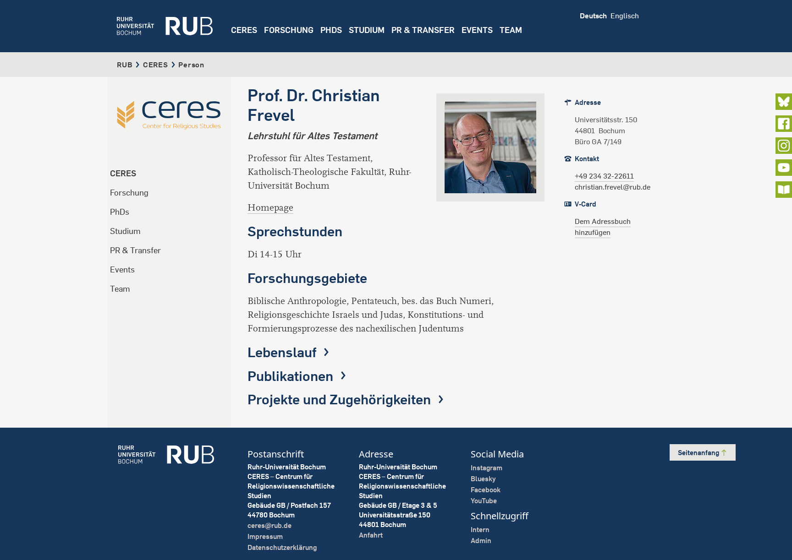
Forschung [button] (289, 30)
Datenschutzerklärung (282, 547)
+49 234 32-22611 (604, 175)
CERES (244, 30)
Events (477, 30)
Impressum (265, 536)
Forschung (129, 192)
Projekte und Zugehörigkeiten (341, 399)
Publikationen (292, 376)
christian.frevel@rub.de (612, 186)
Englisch (624, 15)
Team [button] (511, 30)
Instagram (486, 467)
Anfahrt (371, 535)
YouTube (484, 500)
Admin (481, 540)
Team (120, 288)
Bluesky (483, 478)
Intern (480, 529)
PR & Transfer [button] (423, 30)
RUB (124, 64)
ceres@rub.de (270, 525)
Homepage (270, 207)
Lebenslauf (283, 352)
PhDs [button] (331, 30)
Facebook (485, 489)
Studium (125, 231)
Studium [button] (367, 30)
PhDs (119, 212)
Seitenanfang (699, 452)
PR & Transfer (135, 250)
